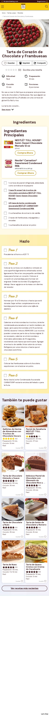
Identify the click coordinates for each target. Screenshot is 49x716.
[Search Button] (46, 6)
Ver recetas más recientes (24, 588)
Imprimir (26, 63)
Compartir (41, 63)
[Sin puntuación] (11, 69)
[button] (8, 109)
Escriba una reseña (32, 69)
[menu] (2, 6)
